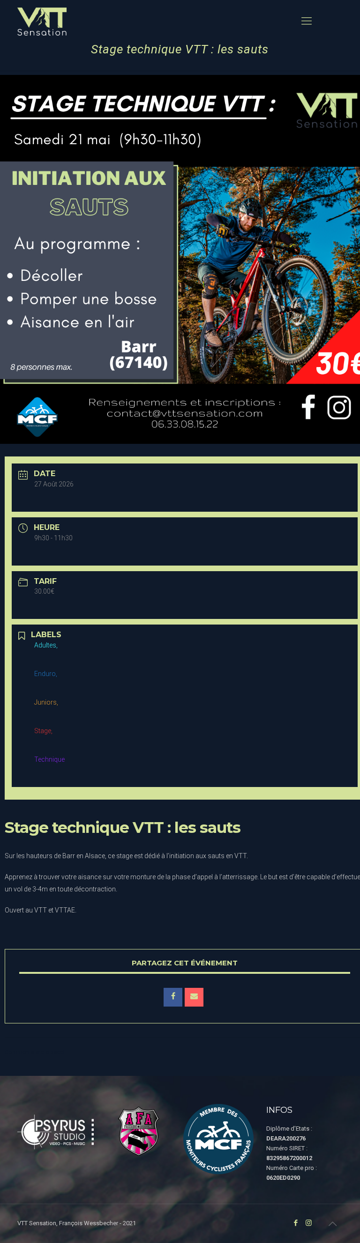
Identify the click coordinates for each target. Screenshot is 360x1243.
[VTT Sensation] (42, 21)
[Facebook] (296, 1223)
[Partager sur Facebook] (173, 997)
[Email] (194, 997)
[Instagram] (309, 1223)
